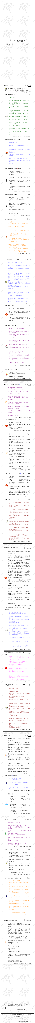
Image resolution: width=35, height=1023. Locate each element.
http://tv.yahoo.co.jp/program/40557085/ (17, 771)
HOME (3, 1014)
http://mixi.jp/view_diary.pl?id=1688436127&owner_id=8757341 (16, 960)
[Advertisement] (17, 20)
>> (29, 1012)
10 (22, 1012)
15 (28, 1012)
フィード (25, 1014)
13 (25, 1012)
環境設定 (18, 1016)
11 (23, 1012)
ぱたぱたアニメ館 (19, 1019)
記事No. (3, 1008)
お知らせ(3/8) (8, 1014)
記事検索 (14, 1014)
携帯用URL (19, 1014)
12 (24, 1012)
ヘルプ (29, 1014)
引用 (26, 85)
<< (13, 1012)
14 (27, 1012)
